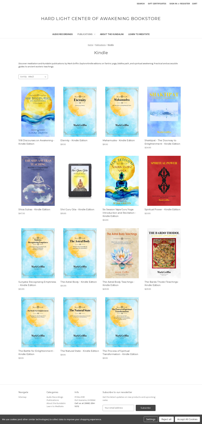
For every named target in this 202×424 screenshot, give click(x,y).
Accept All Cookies (187, 419)
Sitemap (22, 397)
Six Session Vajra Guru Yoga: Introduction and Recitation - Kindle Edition (119, 212)
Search (141, 3)
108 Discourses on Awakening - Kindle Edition (36, 142)
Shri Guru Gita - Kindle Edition (77, 209)
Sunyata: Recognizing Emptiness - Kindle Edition (37, 283)
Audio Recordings (62, 34)
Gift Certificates (157, 3)
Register (185, 3)
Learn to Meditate (139, 34)
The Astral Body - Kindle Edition (78, 281)
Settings (150, 419)
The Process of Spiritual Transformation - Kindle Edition (120, 352)
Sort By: (23, 77)
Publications (85, 34)
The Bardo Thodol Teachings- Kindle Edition (162, 283)
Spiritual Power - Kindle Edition (162, 209)
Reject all (166, 419)
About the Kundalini (112, 34)
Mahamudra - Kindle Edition (119, 140)
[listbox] (38, 77)
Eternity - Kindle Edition (73, 140)
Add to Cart (79, 114)
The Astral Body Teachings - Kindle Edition (119, 283)
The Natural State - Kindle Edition (79, 350)
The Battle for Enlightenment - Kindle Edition (36, 352)
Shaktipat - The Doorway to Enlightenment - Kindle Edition (162, 142)
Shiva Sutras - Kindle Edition (34, 209)
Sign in (173, 3)
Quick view (38, 112)
